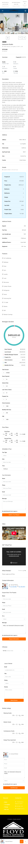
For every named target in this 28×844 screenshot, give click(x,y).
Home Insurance (6, 403)
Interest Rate (5, 383)
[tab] (4, 38)
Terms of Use (20, 511)
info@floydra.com (5, 6)
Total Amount (5, 369)
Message (4, 498)
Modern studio (7, 722)
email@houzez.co (20, 808)
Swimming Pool (7, 298)
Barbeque (6, 262)
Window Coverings (8, 314)
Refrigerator (6, 290)
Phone (3, 485)
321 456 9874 (22, 586)
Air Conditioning (7, 258)
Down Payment (5, 376)
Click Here (17, 574)
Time (3, 465)
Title (5, 673)
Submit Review (14, 700)
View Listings (22, 580)
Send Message (14, 787)
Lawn (5, 278)
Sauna (5, 294)
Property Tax (5, 396)
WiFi (5, 310)
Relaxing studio (8, 713)
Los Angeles (7, 804)
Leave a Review (6, 654)
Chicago (6, 807)
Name (3, 478)
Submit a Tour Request (14, 514)
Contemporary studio (9, 731)
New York (6, 809)
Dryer (5, 266)
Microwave (6, 282)
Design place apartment (10, 740)
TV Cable (6, 302)
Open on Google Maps (20, 134)
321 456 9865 (13, 586)
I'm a (3, 616)
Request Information (14, 639)
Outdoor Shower (7, 286)
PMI (3, 416)
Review (6, 687)
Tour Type (4, 452)
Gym (5, 270)
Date (3, 459)
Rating (5, 680)
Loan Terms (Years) (6, 389)
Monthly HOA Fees (6, 409)
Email (3, 491)
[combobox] (14, 455)
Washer (5, 306)
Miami (5, 802)
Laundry (6, 274)
